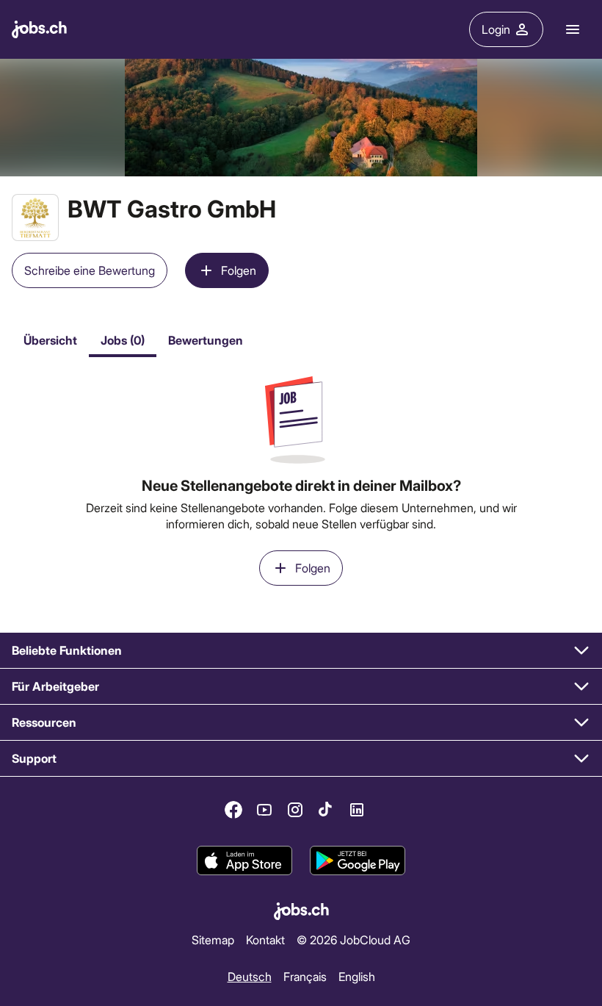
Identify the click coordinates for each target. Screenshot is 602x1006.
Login (496, 29)
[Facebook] (233, 809)
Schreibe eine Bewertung (89, 270)
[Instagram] (295, 809)
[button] (301, 651)
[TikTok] (326, 809)
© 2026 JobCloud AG (353, 939)
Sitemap (213, 939)
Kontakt (265, 939)
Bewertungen (205, 340)
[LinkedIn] (356, 809)
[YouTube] (264, 809)
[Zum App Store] (244, 860)
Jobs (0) (123, 340)
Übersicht (50, 340)
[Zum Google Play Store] (357, 860)
